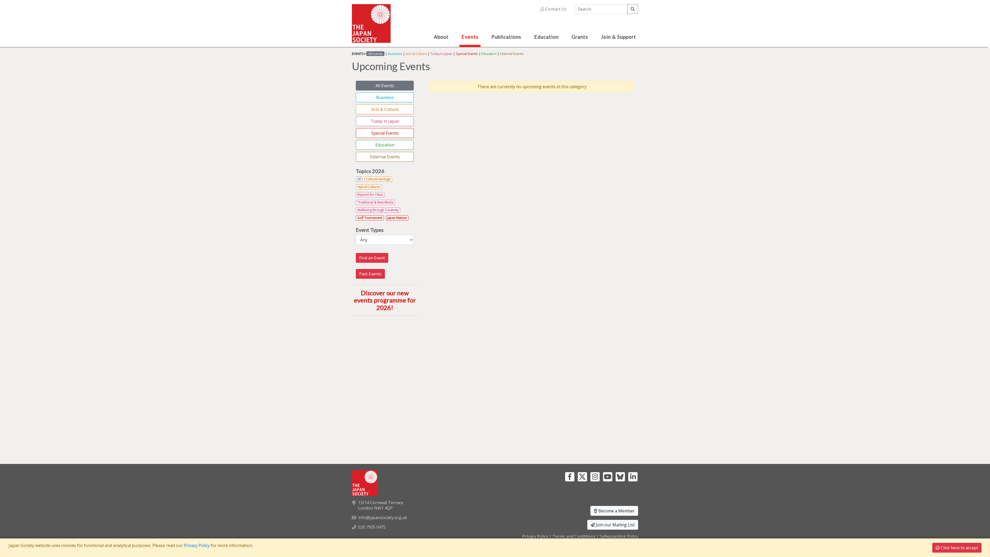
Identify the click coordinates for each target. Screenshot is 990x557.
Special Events (467, 53)
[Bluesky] (620, 476)
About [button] (441, 37)
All (359, 179)
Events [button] (469, 37)
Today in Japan (441, 53)
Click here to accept (959, 548)
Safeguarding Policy (619, 536)
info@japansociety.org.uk (382, 517)
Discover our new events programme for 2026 (385, 300)
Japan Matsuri (397, 218)
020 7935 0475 (372, 527)
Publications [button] (506, 37)
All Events (385, 85)
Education (489, 53)
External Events (512, 53)
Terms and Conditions (573, 536)
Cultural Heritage (378, 179)
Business (395, 53)
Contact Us (555, 9)
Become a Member (616, 511)
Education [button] (546, 37)
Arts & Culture (416, 53)
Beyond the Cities (370, 194)
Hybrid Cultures (368, 187)
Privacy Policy (535, 536)
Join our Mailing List (615, 525)
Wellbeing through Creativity (378, 210)
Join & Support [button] (618, 37)
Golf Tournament (369, 218)
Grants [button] (580, 37)
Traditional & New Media (375, 202)
